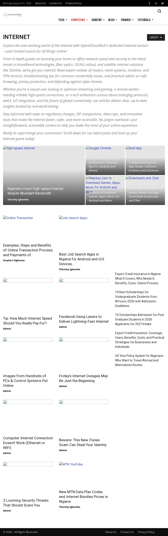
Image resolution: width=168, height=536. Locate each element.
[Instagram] (156, 3)
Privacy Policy (146, 532)
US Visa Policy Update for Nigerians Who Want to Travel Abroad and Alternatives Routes (139, 360)
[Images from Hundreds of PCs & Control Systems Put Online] (28, 354)
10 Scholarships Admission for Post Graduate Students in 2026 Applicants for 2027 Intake (139, 319)
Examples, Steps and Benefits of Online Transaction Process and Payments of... (28, 250)
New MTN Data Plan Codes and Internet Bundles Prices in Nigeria (83, 497)
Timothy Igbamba (18, 199)
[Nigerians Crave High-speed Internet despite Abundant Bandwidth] (44, 181)
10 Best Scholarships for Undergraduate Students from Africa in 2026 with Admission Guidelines (136, 299)
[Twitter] (162, 3)
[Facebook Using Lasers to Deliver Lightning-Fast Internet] (84, 294)
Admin (7, 328)
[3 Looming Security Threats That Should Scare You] (28, 478)
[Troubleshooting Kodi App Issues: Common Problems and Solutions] (145, 160)
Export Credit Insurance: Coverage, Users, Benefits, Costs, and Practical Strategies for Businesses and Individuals (139, 340)
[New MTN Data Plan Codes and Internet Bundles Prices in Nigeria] (84, 474)
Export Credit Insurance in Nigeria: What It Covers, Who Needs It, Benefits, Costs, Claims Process (138, 278)
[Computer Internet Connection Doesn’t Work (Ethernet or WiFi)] (28, 416)
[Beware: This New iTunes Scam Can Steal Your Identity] (84, 417)
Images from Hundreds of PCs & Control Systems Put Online (25, 381)
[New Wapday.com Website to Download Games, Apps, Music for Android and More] (105, 190)
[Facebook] (149, 3)
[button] (159, 11)
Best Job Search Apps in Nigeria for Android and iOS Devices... (81, 259)
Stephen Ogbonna (14, 260)
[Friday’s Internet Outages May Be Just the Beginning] (84, 354)
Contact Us (127, 532)
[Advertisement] (140, 237)
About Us (110, 532)
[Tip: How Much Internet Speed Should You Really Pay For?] (28, 295)
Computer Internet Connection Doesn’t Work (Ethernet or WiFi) (28, 443)
